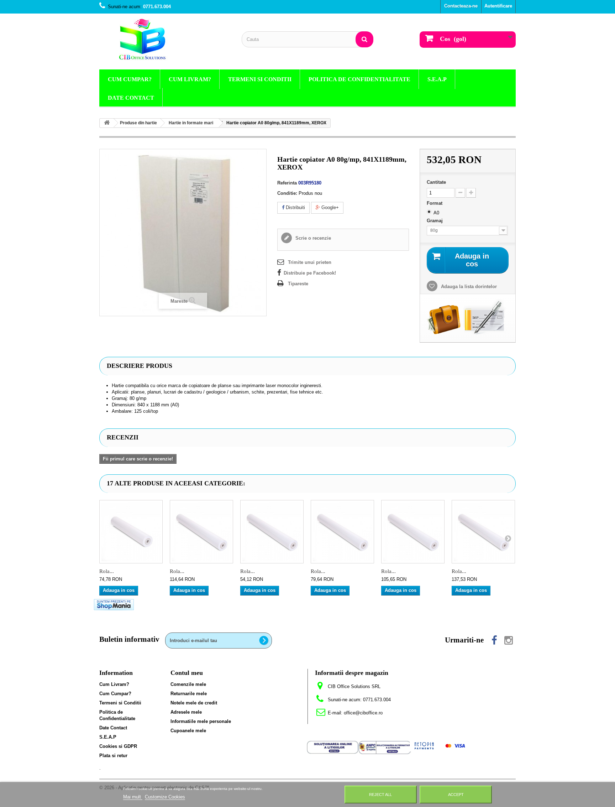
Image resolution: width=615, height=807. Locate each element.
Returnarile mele (188, 693)
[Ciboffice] (165, 40)
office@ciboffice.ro (363, 712)
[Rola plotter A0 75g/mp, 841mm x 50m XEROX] (413, 531)
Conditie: (287, 193)
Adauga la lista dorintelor (468, 286)
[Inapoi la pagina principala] (107, 123)
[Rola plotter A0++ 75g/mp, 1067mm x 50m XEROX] (483, 531)
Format (435, 203)
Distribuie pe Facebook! (310, 273)
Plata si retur (113, 755)
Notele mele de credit (193, 703)
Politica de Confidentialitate (359, 79)
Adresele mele (186, 712)
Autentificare (498, 6)
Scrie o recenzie (312, 238)
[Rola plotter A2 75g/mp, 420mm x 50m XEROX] (272, 531)
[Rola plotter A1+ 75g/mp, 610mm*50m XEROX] (342, 531)
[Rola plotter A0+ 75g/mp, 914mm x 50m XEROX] (201, 531)
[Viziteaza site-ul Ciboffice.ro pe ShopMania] (114, 604)
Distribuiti (294, 207)
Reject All (380, 794)
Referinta (287, 183)
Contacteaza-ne (461, 6)
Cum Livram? (190, 79)
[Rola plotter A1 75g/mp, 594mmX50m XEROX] (131, 531)
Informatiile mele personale (200, 721)
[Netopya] (440, 745)
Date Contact (131, 98)
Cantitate (436, 182)
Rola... (106, 571)
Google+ (329, 207)
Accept (456, 794)
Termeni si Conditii (259, 79)
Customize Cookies (165, 797)
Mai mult (132, 797)
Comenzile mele (188, 684)
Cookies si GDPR (118, 746)
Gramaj (435, 220)
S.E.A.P (437, 79)
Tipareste (298, 283)
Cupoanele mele (188, 730)
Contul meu (186, 672)
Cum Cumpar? (130, 79)
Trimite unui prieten (309, 262)
